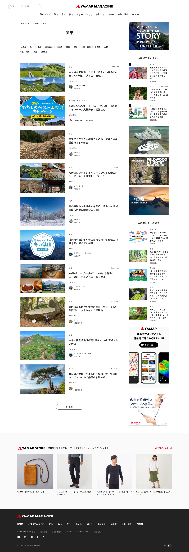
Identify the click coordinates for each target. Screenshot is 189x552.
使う (71, 14)
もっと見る (70, 407)
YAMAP (136, 14)
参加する (100, 14)
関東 (44, 23)
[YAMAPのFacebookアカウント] (37, 537)
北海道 (59, 47)
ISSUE (111, 14)
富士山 (44, 51)
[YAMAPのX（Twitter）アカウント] (25, 537)
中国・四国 (24, 51)
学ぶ (64, 14)
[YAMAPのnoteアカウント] (43, 537)
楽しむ (89, 14)
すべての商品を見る (160, 448)
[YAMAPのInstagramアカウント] (31, 537)
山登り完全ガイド (36, 524)
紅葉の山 (49, 47)
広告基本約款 (56, 532)
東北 (39, 47)
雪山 (76, 47)
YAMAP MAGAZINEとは (26, 532)
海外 (35, 51)
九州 (32, 47)
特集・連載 (123, 14)
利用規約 (43, 532)
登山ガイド (45, 14)
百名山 (23, 47)
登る (56, 14)
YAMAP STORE (83, 532)
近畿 (106, 47)
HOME (20, 524)
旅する (79, 14)
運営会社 (97, 532)
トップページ (25, 23)
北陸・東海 (86, 47)
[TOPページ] (94, 6)
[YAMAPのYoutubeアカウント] (18, 537)
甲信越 (97, 47)
